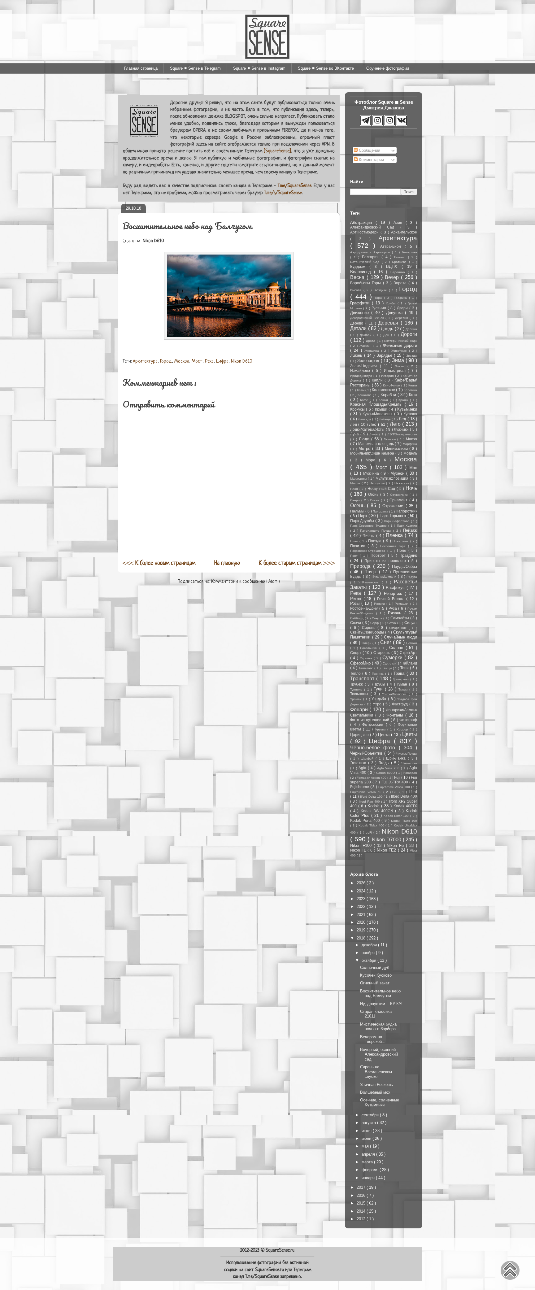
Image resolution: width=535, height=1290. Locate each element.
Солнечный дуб (374, 967)
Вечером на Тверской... (372, 1039)
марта (368, 1162)
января (369, 1177)
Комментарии (371, 159)
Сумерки (393, 657)
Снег (386, 642)
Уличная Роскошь (376, 1084)
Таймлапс (366, 668)
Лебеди (385, 419)
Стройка (367, 658)
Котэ (413, 395)
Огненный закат (374, 983)
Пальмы (357, 511)
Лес (373, 424)
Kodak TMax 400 (372, 825)
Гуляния (380, 308)
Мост (197, 361)
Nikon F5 (396, 845)
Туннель (357, 689)
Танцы (387, 668)
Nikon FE (359, 850)
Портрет (379, 555)
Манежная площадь (376, 444)
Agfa (363, 768)
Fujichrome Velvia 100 (394, 787)
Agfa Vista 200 (389, 768)
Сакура (378, 618)
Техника (378, 673)
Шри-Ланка (397, 758)
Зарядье (385, 355)
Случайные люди (400, 637)
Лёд (354, 424)
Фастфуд (400, 704)
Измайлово (361, 370)
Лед (403, 418)
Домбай (366, 335)
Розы (355, 603)
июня (367, 1138)
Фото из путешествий (370, 720)
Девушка (395, 312)
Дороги (409, 334)
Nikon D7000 (387, 839)
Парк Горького (393, 515)
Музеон (398, 473)
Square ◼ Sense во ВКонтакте (326, 68)
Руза (393, 608)
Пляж (354, 541)
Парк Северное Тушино (369, 525)
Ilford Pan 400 (370, 801)
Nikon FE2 (387, 850)
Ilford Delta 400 (404, 796)
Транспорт (363, 678)
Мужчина (372, 473)
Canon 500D (386, 772)
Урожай (356, 699)
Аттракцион (392, 246)
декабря (370, 945)
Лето (396, 424)
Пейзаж (410, 530)
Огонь (374, 494)
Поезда (375, 541)
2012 (362, 1219)
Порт (355, 555)
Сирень (370, 627)
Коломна (410, 390)
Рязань (396, 613)
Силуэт (410, 623)
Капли (378, 380)
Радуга (412, 576)
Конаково (365, 395)
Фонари (359, 709)
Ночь (411, 488)
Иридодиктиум (361, 375)
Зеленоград (369, 360)
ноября (369, 952)
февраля (371, 1169)
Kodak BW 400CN (378, 811)
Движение (360, 312)
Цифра (222, 361)
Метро (365, 448)
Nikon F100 (362, 845)
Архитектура (145, 361)
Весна (358, 277)
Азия (400, 222)
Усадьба (380, 699)
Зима (399, 360)
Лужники (402, 429)
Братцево (400, 262)
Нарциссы (378, 483)
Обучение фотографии (387, 68)
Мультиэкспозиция (393, 478)
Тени (405, 668)
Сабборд (357, 618)
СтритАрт (408, 653)
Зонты (401, 366)
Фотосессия (374, 724)
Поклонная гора (394, 546)
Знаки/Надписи (365, 366)
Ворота (401, 283)
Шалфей (368, 758)
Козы (361, 390)
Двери (403, 308)
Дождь (388, 328)
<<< (159, 563)
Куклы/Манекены (378, 414)
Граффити (361, 303)
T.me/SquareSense (294, 186)
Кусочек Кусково (376, 975)
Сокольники (370, 648)
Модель (410, 453)
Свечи (356, 623)
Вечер (393, 277)
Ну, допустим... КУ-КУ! (381, 1003)
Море (372, 460)
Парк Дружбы (362, 521)
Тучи (379, 689)
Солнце (397, 647)
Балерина (409, 252)
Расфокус (396, 587)
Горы (379, 297)
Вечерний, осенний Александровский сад (379, 1054)
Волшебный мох (375, 1092)
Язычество (409, 763)
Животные (400, 350)
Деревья (389, 322)
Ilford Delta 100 (372, 796)
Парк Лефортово (397, 521)
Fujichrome (360, 787)
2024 (362, 891)
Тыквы (403, 689)
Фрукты (381, 729)
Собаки (411, 643)
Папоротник (406, 511)
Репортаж (394, 593)
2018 (362, 938)
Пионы (369, 536)
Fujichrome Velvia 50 (366, 792)
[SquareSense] (277, 151)
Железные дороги (400, 345)
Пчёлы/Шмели (385, 576)
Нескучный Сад (382, 488)
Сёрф (375, 623)
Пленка (395, 535)
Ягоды (384, 763)
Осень (358, 505)
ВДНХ (394, 266)
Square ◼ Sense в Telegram (195, 68)
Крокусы (358, 409)
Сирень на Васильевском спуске (376, 1072)
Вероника (399, 272)
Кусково (410, 414)
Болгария (371, 257)
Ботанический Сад (366, 262)
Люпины (390, 439)
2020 (362, 922)
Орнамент (399, 500)
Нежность (402, 483)
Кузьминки (407, 409)
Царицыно (360, 735)
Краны (404, 400)
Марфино (410, 444)
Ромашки (402, 603)
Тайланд (409, 663)
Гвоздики (381, 290)
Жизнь (357, 355)
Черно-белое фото (374, 747)
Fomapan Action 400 (372, 777)
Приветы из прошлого (386, 561)
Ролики (380, 603)
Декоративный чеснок (367, 318)
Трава (400, 673)
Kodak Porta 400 (365, 820)
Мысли (356, 483)
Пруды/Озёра (404, 566)
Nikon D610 (241, 361)
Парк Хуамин (407, 525)
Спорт (356, 653)
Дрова (371, 340)
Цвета (384, 734)
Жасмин (366, 345)
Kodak (374, 806)
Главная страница (141, 68)
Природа (361, 566)
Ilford (413, 792)
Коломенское (384, 390)
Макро (411, 439)
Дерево (357, 323)
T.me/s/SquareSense (283, 193)
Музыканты (359, 478)
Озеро (355, 500)
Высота (356, 290)
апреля (369, 1154)
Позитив (359, 546)
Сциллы (389, 663)
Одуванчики (400, 494)
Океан (375, 500)
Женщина (372, 350)
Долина (411, 329)
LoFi (369, 832)
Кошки (384, 400)
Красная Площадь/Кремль (377, 404)
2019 (362, 930)
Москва (181, 361)
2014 (362, 1211)
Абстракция (363, 222)
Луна (355, 434)
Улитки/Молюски (395, 694)
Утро (378, 704)
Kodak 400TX (405, 806)
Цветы (409, 734)
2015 (362, 1203)
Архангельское (404, 232)
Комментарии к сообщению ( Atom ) (245, 581)
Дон (387, 335)
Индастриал (396, 370)
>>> (297, 563)
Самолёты (400, 618)
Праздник (408, 555)
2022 (362, 906)
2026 (362, 883)
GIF (395, 792)
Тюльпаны (360, 694)
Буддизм (359, 266)
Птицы (371, 571)
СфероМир (361, 663)
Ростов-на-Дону (364, 608)
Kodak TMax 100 (404, 820)
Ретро (356, 598)
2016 (362, 1195)
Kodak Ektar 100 (397, 815)
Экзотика (359, 763)
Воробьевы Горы (366, 283)
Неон (354, 488)
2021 (362, 914)
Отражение (394, 505)
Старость (382, 653)
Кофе (365, 400)
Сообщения (369, 150)
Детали (359, 328)
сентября (371, 1115)
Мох (413, 467)
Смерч (367, 643)
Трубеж (357, 684)
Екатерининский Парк (400, 340)
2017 (362, 1187)
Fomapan (410, 772)
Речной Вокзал (391, 599)
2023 (362, 898)
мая (366, 1146)
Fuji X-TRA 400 (395, 782)
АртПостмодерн (365, 232)
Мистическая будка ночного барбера (378, 1026)
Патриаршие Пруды (376, 530)
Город (166, 361)
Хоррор (403, 729)
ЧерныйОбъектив (367, 753)
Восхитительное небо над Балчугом (380, 993)
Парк (363, 515)
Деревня (402, 318)
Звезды (411, 355)
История (388, 375)
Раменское (371, 582)
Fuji (397, 777)
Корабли (389, 394)
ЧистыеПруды (406, 753)
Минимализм (397, 449)
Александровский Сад (375, 227)
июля (367, 1130)
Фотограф (408, 720)
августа (369, 1122)
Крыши (382, 409)
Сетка (392, 623)
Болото (401, 257)
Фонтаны (395, 715)
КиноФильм (392, 385)
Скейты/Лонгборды (367, 632)
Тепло (356, 673)
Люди (365, 439)
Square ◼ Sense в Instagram (259, 68)
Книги (412, 385)
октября (369, 960)
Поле (402, 550)
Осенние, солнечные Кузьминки (379, 1102)
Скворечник (399, 628)
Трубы (380, 684)
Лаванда (365, 419)
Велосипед (362, 271)
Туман (403, 684)
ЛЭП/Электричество (402, 434)
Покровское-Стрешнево (368, 550)
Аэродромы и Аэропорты (371, 252)
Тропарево (401, 679)
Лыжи (374, 434)
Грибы (392, 303)
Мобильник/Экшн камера (372, 453)
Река (209, 361)
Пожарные (401, 541)
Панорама (381, 511)
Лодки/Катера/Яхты (368, 429)
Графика (401, 297)
